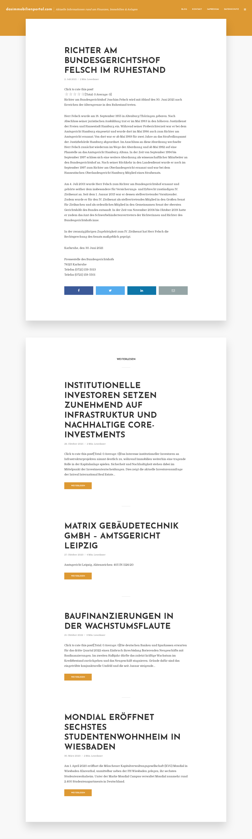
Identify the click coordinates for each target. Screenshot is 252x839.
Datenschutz (231, 9)
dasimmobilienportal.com (29, 9)
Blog (184, 9)
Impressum (213, 9)
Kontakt (197, 9)
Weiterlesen (78, 486)
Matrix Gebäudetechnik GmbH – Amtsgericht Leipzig (121, 536)
